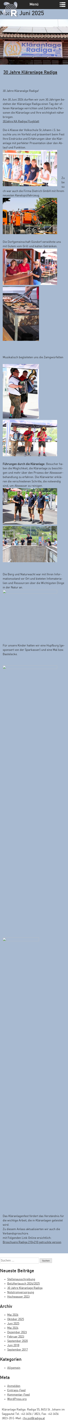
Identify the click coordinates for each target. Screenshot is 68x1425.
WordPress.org (17, 1399)
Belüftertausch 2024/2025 (23, 1283)
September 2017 (17, 1349)
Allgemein (13, 1367)
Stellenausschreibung (21, 1279)
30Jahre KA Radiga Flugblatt (21, 121)
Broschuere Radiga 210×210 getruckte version (32, 1242)
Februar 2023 (15, 1336)
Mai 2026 (12, 1314)
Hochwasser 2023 (18, 1296)
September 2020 (17, 1341)
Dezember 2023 (17, 1332)
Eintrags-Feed (16, 1390)
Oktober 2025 (15, 1319)
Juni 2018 (13, 1345)
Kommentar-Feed (18, 1394)
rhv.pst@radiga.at (34, 1418)
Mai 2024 (12, 1328)
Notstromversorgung (20, 1292)
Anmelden (13, 1386)
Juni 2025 (13, 1323)
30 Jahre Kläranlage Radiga (30, 72)
